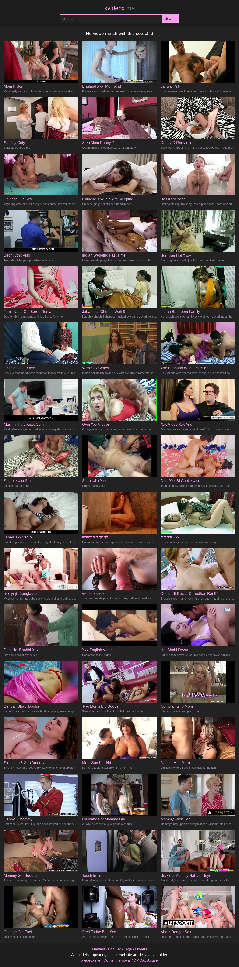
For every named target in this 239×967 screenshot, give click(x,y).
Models (141, 949)
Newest (98, 949)
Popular (114, 949)
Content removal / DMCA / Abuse (130, 960)
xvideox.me (90, 960)
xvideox (119, 8)
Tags (128, 949)
